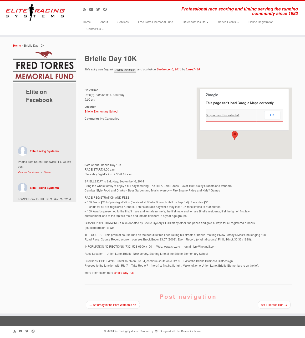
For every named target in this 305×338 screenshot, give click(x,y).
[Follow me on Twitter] (99, 9)
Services (123, 22)
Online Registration (261, 22)
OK (272, 115)
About (104, 22)
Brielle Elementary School (101, 111)
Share (47, 172)
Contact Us (94, 29)
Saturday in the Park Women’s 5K (112, 305)
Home (87, 22)
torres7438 (193, 69)
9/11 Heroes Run (274, 305)
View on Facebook (28, 172)
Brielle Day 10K (124, 272)
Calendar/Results (194, 22)
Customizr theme (191, 331)
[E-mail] (92, 9)
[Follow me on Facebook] (106, 9)
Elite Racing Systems (44, 151)
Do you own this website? (222, 115)
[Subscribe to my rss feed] (86, 9)
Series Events (227, 22)
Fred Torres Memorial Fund (155, 22)
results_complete (125, 69)
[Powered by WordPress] (156, 330)
